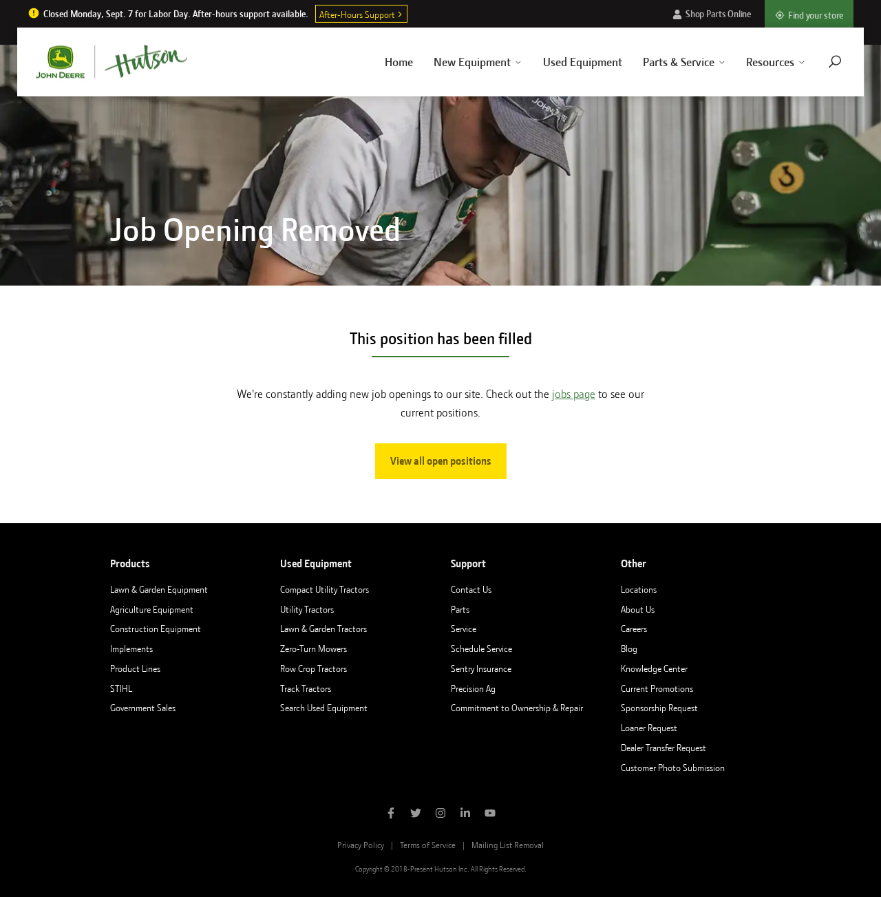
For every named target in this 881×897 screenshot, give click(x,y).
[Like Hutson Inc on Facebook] (391, 814)
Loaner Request (649, 727)
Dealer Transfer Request (663, 747)
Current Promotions (657, 688)
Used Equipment (582, 62)
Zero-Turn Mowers (313, 648)
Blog (629, 648)
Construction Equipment (155, 628)
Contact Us (471, 589)
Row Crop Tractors (313, 668)
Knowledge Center (654, 668)
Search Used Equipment (324, 707)
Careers (634, 628)
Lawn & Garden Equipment (159, 589)
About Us (638, 609)
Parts (460, 609)
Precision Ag (473, 688)
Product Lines (135, 668)
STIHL (121, 688)
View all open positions (440, 461)
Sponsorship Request (659, 707)
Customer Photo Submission (673, 767)
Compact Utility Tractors (324, 589)
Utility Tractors (307, 609)
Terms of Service (428, 845)
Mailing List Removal (507, 845)
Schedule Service (481, 648)
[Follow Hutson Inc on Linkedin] (465, 814)
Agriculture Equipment (151, 609)
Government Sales (143, 707)
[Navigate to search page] (834, 61)
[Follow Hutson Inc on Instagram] (440, 814)
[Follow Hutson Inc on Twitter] (415, 814)
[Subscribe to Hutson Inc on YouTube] (490, 814)
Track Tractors (305, 688)
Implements (131, 648)
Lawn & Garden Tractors (323, 628)
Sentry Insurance (481, 668)
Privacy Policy (360, 845)
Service (463, 628)
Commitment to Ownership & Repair (517, 707)
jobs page (573, 394)
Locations (639, 589)
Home (399, 62)
